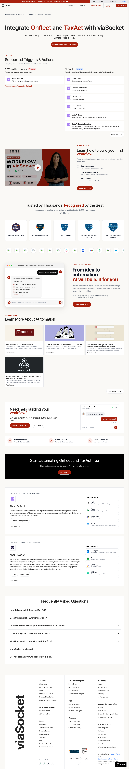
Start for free (65, 472)
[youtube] (86, 758)
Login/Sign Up (121, 5)
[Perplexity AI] (48, 763)
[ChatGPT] (40, 763)
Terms (118, 754)
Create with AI (80, 304)
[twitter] (81, 758)
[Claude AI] (44, 763)
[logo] (8, 5)
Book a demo (38, 425)
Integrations (10, 15)
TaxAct (30, 15)
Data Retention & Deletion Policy (108, 759)
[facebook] (77, 758)
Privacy (113, 754)
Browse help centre (19, 425)
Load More (115, 134)
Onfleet (21, 15)
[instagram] (72, 758)
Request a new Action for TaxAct (64, 44)
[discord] (79, 763)
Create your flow (85, 188)
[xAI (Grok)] (52, 763)
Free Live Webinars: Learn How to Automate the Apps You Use (43, 1)
